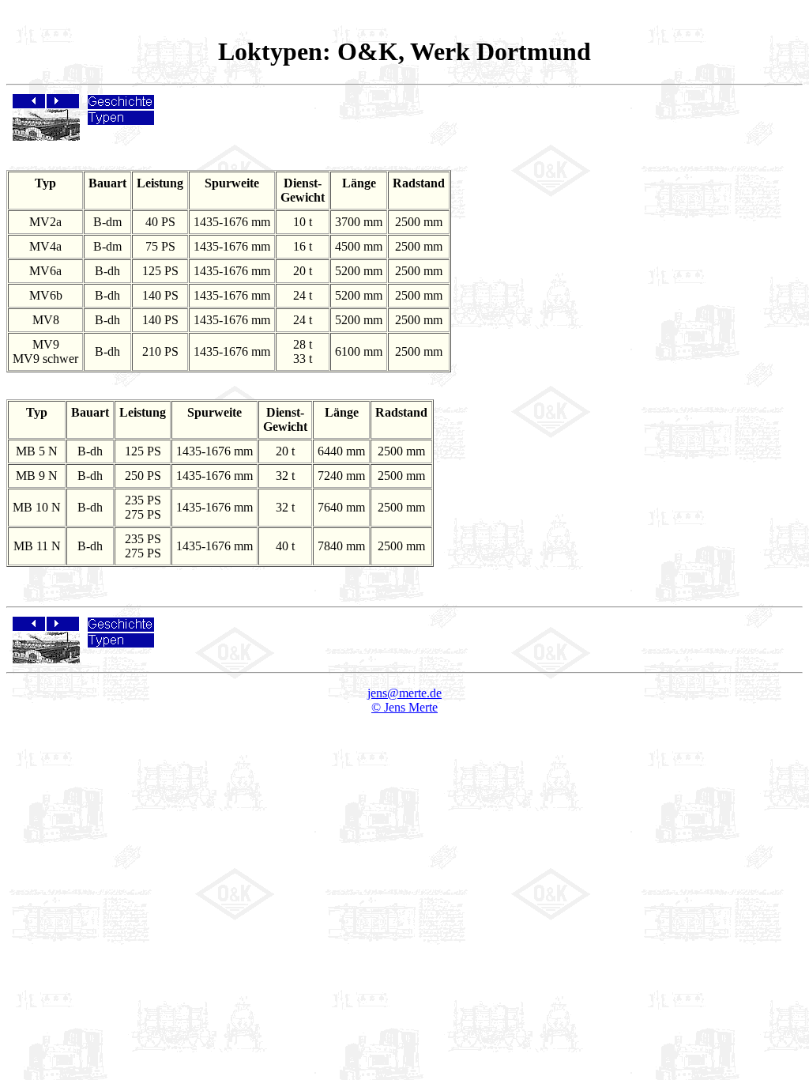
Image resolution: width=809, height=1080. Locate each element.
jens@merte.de (404, 693)
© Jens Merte (404, 707)
